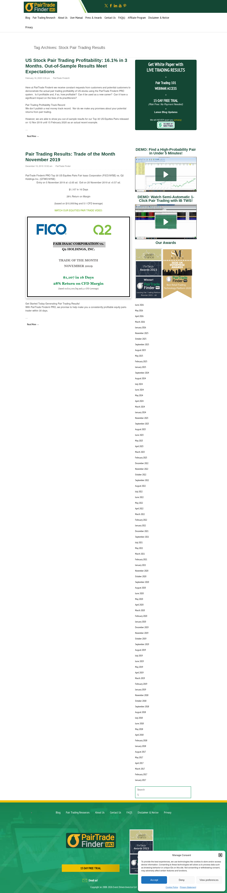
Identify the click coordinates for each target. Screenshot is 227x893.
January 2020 (140, 621)
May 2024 (139, 395)
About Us (62, 17)
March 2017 (140, 768)
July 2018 (139, 717)
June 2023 (139, 434)
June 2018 (139, 723)
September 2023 (142, 423)
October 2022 (140, 474)
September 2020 (142, 582)
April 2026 (139, 316)
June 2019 (139, 661)
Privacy (29, 27)
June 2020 (139, 593)
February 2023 (141, 457)
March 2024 (140, 406)
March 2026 (140, 321)
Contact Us (110, 17)
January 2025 (140, 367)
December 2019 (141, 627)
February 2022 (141, 519)
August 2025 (140, 350)
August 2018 (140, 712)
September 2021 (142, 536)
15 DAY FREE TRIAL (90, 868)
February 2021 (141, 559)
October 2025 (140, 338)
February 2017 (141, 774)
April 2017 (139, 763)
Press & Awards (93, 17)
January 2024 (140, 412)
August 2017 (140, 751)
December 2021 (141, 531)
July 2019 (139, 655)
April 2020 (139, 604)
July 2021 (139, 542)
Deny (182, 880)
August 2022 (140, 485)
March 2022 (140, 514)
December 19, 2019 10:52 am (38, 166)
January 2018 (140, 746)
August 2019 (140, 649)
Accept (154, 880)
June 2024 (139, 389)
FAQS (129, 812)
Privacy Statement (188, 887)
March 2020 (140, 610)
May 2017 (139, 757)
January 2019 (140, 689)
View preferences (209, 880)
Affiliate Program (137, 17)
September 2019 (142, 644)
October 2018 (140, 700)
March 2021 (140, 553)
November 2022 (141, 468)
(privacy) (178, 119)
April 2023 (139, 446)
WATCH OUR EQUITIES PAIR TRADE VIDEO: (79, 210)
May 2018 (139, 729)
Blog (27, 17)
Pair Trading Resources (78, 812)
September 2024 (142, 372)
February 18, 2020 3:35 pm (37, 78)
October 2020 (140, 576)
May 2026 (139, 310)
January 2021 (140, 565)
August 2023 (140, 429)
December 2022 (141, 463)
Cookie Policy (172, 887)
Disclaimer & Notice (158, 17)
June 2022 (139, 497)
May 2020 (139, 598)
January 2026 (140, 327)
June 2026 (139, 304)
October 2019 (140, 638)
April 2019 (139, 672)
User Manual (76, 17)
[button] (220, 855)
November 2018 (141, 695)
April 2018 (139, 734)
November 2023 (141, 417)
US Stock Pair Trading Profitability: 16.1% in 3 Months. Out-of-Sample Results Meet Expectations (76, 66)
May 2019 (139, 666)
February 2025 (141, 361)
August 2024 (140, 378)
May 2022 (139, 502)
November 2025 (141, 333)
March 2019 (140, 678)
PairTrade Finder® (61, 78)
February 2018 (141, 740)
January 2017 (140, 780)
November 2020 (141, 570)
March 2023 (140, 451)
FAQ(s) (121, 17)
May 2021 (139, 548)
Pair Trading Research (44, 17)
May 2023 (139, 440)
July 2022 (139, 491)
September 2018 (142, 706)
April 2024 (139, 400)
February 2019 (141, 683)
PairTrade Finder (63, 166)
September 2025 (142, 344)
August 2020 (140, 587)
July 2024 (139, 384)
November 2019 (141, 632)
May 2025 (139, 355)
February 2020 (141, 615)
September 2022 (142, 480)
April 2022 (139, 508)
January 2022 (140, 525)
